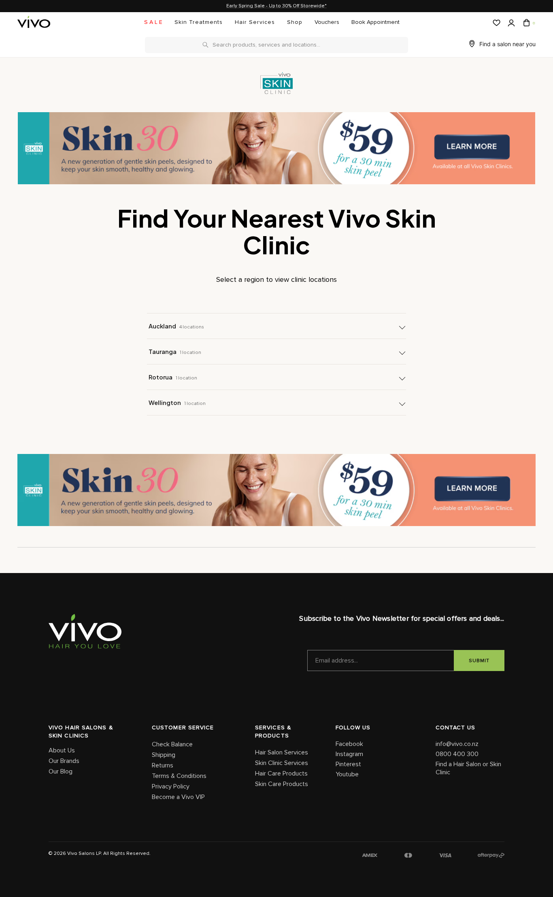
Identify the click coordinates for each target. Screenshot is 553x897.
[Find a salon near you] (533, 23)
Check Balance (172, 744)
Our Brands (64, 761)
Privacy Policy (170, 786)
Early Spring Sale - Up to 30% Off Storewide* (276, 6)
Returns (162, 765)
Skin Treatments (198, 22)
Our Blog (60, 771)
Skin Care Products (281, 784)
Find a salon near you (507, 43)
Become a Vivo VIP (178, 797)
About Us (62, 750)
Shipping (163, 755)
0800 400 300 (457, 754)
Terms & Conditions (179, 776)
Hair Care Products (281, 773)
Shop (294, 22)
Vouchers (327, 22)
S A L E (153, 22)
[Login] (510, 23)
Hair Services (255, 22)
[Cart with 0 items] (525, 23)
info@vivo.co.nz (457, 744)
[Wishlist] (495, 23)
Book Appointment (375, 22)
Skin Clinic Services (281, 763)
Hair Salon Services (281, 752)
